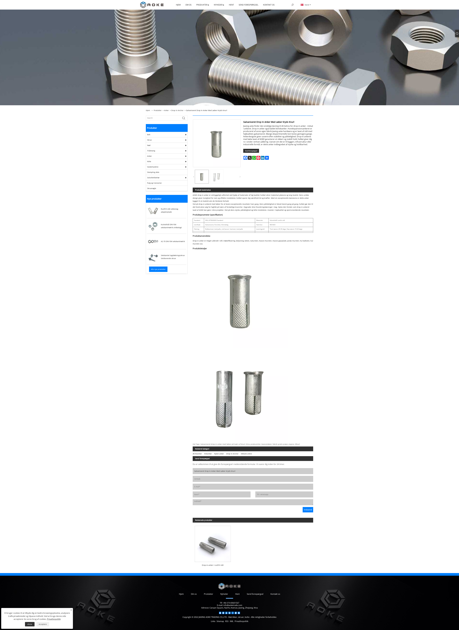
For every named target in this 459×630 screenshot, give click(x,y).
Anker (166, 110)
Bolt (148, 134)
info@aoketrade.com (232, 605)
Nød (148, 145)
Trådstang (151, 151)
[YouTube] (226, 613)
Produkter (158, 110)
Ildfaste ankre (246, 454)
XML (231, 621)
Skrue (149, 140)
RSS (227, 621)
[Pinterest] (229, 613)
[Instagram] (232, 613)
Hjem (181, 594)
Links (213, 621)
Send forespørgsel (251, 151)
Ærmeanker (197, 454)
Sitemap (220, 621)
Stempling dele (153, 172)
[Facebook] (220, 613)
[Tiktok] (239, 613)
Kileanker (208, 454)
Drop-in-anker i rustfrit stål (213, 565)
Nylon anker (219, 454)
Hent (237, 594)
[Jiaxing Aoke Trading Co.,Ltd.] (152, 4)
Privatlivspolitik (241, 621)
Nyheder (224, 594)
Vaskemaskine (152, 167)
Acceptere (43, 624)
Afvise (29, 624)
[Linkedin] (223, 613)
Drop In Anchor (177, 110)
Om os (194, 594)
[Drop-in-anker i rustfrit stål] (213, 543)
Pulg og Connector (154, 183)
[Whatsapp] (236, 613)
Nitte (149, 161)
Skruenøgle (151, 188)
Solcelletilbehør (153, 177)
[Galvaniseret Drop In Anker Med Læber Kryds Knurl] (201, 177)
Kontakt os (275, 594)
